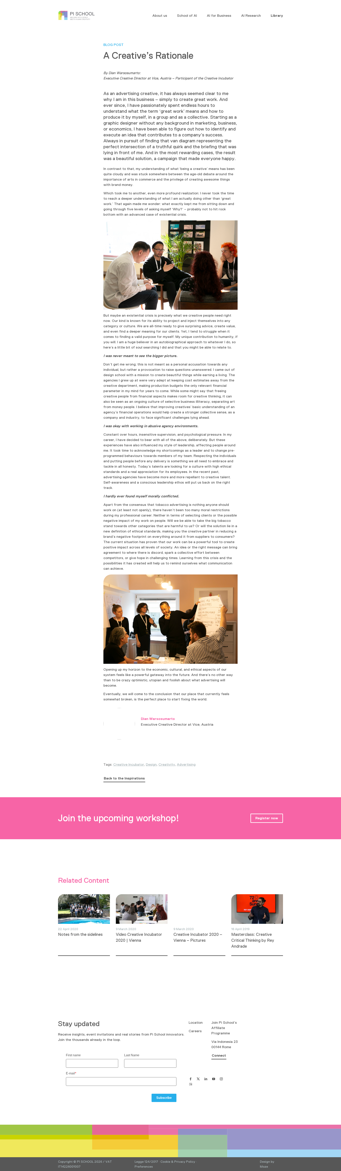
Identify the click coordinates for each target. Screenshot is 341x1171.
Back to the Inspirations (124, 778)
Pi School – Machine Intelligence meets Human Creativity (76, 15)
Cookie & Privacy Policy (177, 1161)
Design (151, 764)
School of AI (187, 16)
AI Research (251, 16)
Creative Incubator (128, 764)
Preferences (144, 1166)
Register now (266, 818)
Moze (264, 1166)
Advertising (186, 764)
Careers (195, 1031)
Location (196, 1023)
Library (277, 16)
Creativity (166, 764)
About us (159, 16)
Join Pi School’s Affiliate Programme (224, 1028)
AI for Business (219, 16)
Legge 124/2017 (146, 1161)
